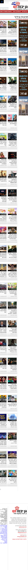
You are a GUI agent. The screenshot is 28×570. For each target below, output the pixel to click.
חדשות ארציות (4, 520)
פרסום (5, 542)
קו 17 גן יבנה (4, 529)
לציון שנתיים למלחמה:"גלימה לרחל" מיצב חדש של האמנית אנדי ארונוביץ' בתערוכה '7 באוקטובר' (12, 276)
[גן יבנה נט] (18, 514)
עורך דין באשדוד (4, 536)
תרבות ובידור (18, 18)
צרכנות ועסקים (3, 516)
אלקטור (5, 527)
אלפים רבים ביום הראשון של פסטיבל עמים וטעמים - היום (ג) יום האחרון (12, 312)
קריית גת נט (5, 540)
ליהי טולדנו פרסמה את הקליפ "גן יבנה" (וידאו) (12, 404)
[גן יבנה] (18, 10)
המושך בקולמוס (4, 511)
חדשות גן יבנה (17, 11)
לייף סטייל (4, 508)
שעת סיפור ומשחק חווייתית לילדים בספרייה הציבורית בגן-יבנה (13, 218)
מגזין (6, 510)
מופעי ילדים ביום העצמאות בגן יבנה (12, 124)
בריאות (5, 509)
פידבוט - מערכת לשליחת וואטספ (19, 539)
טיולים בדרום (4, 538)
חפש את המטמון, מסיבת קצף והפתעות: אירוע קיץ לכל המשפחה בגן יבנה (12, 31)
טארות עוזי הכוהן (4, 513)
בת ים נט (5, 534)
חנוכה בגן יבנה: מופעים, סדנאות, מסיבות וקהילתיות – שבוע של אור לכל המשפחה (12, 237)
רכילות (6, 523)
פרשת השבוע (3, 524)
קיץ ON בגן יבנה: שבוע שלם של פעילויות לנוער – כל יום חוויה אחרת (12, 68)
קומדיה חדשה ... (13, 443)
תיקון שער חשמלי (3, 535)
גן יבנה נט (24, 11)
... (16, 126)
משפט (6, 515)
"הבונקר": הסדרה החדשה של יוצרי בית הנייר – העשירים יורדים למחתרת (12, 256)
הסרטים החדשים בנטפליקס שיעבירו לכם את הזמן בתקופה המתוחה (12, 181)
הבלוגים (5, 512)
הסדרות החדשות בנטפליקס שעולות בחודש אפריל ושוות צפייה (12, 162)
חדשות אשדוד (4, 514)
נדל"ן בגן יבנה (4, 530)
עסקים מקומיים (4, 517)
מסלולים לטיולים (4, 537)
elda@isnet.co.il (22, 532)
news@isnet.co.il (22, 527)
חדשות (5, 518)
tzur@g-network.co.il (21, 536)
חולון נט (5, 541)
